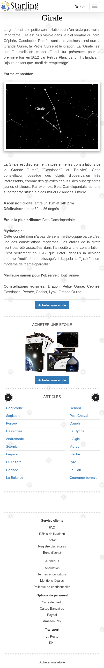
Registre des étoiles (52, 546)
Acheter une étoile (52, 305)
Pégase (12, 454)
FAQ (52, 527)
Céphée (12, 470)
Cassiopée (14, 431)
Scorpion (13, 446)
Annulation (52, 568)
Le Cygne (77, 431)
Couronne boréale (83, 477)
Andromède (15, 439)
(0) (82, 6)
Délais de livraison (52, 534)
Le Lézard (14, 462)
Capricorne (14, 408)
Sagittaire (13, 416)
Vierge (75, 446)
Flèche (75, 454)
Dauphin (76, 423)
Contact (52, 540)
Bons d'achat (52, 552)
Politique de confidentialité (52, 587)
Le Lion (75, 470)
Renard (75, 408)
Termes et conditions (52, 574)
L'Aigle (75, 439)
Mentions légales (52, 580)
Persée (11, 423)
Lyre (73, 462)
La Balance (14, 477)
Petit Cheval (79, 416)
